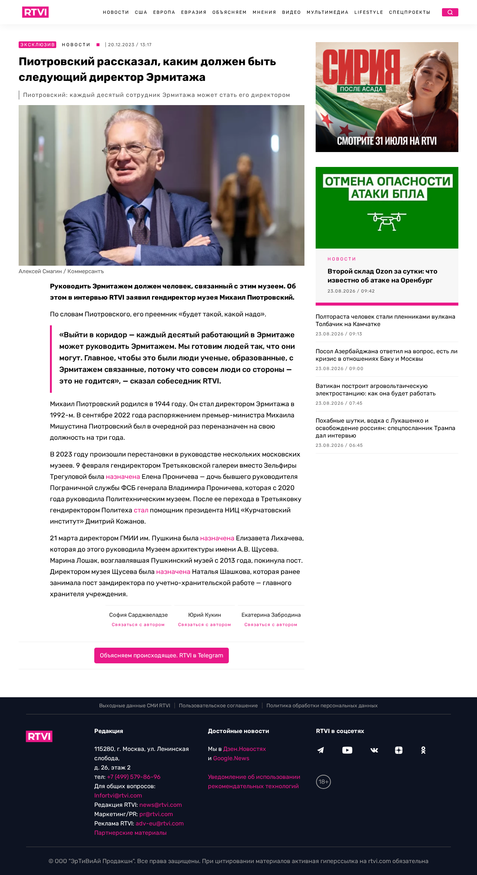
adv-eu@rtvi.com (160, 823)
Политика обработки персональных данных (322, 705)
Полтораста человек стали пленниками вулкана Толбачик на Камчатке (385, 320)
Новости (116, 12)
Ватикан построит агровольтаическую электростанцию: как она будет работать (376, 389)
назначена (123, 477)
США (141, 12)
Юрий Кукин (204, 615)
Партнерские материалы (130, 832)
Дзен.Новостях (244, 748)
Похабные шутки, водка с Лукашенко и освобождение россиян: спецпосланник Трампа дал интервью (385, 428)
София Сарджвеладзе (138, 615)
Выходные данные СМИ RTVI (134, 705)
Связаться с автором (138, 624)
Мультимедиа (328, 12)
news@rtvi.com (160, 804)
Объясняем (229, 12)
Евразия (194, 12)
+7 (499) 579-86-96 (134, 776)
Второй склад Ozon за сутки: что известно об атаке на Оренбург (382, 275)
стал (141, 510)
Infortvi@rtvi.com (118, 795)
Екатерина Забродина (271, 615)
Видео (291, 12)
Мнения (265, 12)
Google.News (231, 758)
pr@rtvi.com (156, 814)
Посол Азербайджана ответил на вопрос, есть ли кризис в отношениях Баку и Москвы (387, 355)
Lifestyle (368, 12)
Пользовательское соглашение (218, 705)
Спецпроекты (410, 12)
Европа (164, 12)
